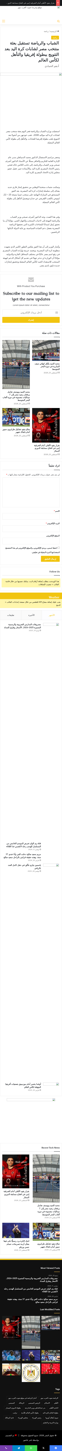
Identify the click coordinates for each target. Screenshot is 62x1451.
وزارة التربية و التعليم (50, 1422)
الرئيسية (53, 31)
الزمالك (21, 1403)
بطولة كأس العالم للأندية (30, 1413)
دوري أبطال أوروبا (51, 1418)
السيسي (12, 1403)
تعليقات (10, 615)
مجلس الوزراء (23, 1418)
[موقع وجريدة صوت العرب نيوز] (31, 12)
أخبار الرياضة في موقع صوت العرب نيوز (22, 1398)
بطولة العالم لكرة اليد (50, 1413)
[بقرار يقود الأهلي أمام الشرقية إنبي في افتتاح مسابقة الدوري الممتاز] (46, 425)
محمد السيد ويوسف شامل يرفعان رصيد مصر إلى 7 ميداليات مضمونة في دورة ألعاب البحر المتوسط (16, 396)
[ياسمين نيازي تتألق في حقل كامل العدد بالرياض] (51, 972)
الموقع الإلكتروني (53, 535)
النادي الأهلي (53, 1408)
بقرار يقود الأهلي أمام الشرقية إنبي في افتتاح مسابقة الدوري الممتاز (27, 3)
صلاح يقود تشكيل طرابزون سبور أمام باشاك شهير (16, 430)
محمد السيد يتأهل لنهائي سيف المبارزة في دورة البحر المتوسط (47, 366)
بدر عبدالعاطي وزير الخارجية (35, 1408)
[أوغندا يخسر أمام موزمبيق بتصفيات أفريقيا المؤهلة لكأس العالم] (51, 1088)
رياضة (46, 31)
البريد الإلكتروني (53, 523)
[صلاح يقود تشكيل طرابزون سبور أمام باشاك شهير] (16, 417)
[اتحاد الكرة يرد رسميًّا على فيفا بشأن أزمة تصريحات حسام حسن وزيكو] (15, 1230)
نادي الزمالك (9, 1418)
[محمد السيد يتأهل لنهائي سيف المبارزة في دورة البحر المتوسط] (46, 350)
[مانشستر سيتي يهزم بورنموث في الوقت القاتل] (11, 1355)
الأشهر (52, 615)
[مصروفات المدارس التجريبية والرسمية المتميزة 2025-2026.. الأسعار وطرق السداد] (51, 731)
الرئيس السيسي (34, 1403)
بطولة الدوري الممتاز (13, 1408)
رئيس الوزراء (36, 1418)
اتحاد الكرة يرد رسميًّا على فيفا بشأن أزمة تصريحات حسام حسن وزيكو (16, 1244)
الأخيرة (31, 615)
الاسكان (47, 1403)
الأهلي (56, 1403)
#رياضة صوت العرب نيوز (49, 1398)
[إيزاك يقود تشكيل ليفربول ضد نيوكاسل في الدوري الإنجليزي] (50, 1368)
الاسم (57, 511)
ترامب (15, 1413)
